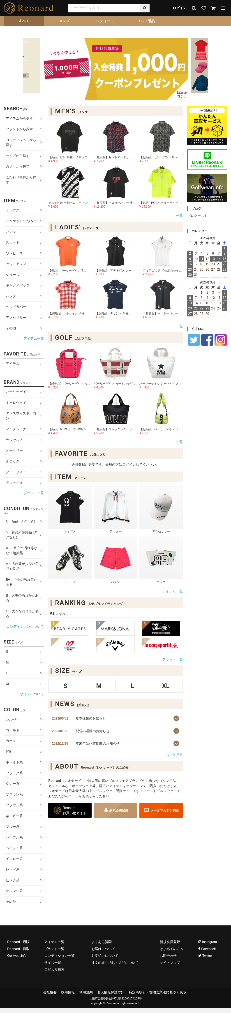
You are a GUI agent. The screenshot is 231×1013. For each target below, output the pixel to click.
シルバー (12, 719)
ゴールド (12, 730)
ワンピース (14, 253)
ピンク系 (12, 880)
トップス (12, 210)
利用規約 (86, 992)
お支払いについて (104, 955)
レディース (105, 21)
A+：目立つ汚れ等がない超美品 (21, 550)
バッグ (11, 296)
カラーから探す (18, 166)
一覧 (179, 216)
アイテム (12, 364)
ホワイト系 (14, 762)
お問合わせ (168, 955)
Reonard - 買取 (18, 949)
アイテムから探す (19, 118)
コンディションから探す (21, 142)
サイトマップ (170, 962)
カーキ (11, 741)
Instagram (209, 942)
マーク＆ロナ (16, 429)
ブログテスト (197, 216)
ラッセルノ (14, 440)
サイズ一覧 (52, 962)
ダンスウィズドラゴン (21, 415)
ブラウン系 (14, 794)
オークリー (14, 450)
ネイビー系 (14, 816)
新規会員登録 (118, 810)
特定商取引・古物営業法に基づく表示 (157, 992)
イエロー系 (14, 859)
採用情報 (68, 992)
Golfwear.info (16, 955)
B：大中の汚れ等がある (22, 597)
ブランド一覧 (172, 659)
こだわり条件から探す (21, 179)
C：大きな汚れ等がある (22, 613)
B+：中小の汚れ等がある (21, 582)
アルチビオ (14, 483)
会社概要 (50, 992)
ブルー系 (12, 826)
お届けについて (103, 949)
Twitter (206, 955)
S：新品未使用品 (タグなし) (21, 534)
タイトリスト (16, 472)
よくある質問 (101, 942)
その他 (11, 328)
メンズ (64, 21)
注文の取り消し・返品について (115, 962)
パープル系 (14, 837)
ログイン (179, 8)
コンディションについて (25, 626)
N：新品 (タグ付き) (20, 521)
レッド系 (12, 869)
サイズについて (32, 694)
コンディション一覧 (59, 955)
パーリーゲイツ (18, 392)
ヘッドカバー (16, 307)
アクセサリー (16, 317)
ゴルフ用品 (146, 21)
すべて (23, 21)
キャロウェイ (16, 402)
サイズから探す (18, 156)
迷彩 (9, 751)
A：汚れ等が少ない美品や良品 (22, 566)
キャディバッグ (18, 285)
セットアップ (16, 264)
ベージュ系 (14, 848)
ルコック (12, 461)
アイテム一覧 (172, 591)
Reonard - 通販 (18, 942)
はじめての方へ (171, 949)
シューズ (12, 274)
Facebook (208, 949)
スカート (12, 242)
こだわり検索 (54, 969)
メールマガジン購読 (164, 810)
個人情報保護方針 (110, 992)
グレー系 (12, 783)
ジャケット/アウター (21, 221)
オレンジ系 (14, 891)
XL (8, 684)
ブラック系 (14, 773)
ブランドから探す (19, 129)
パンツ (11, 232)
